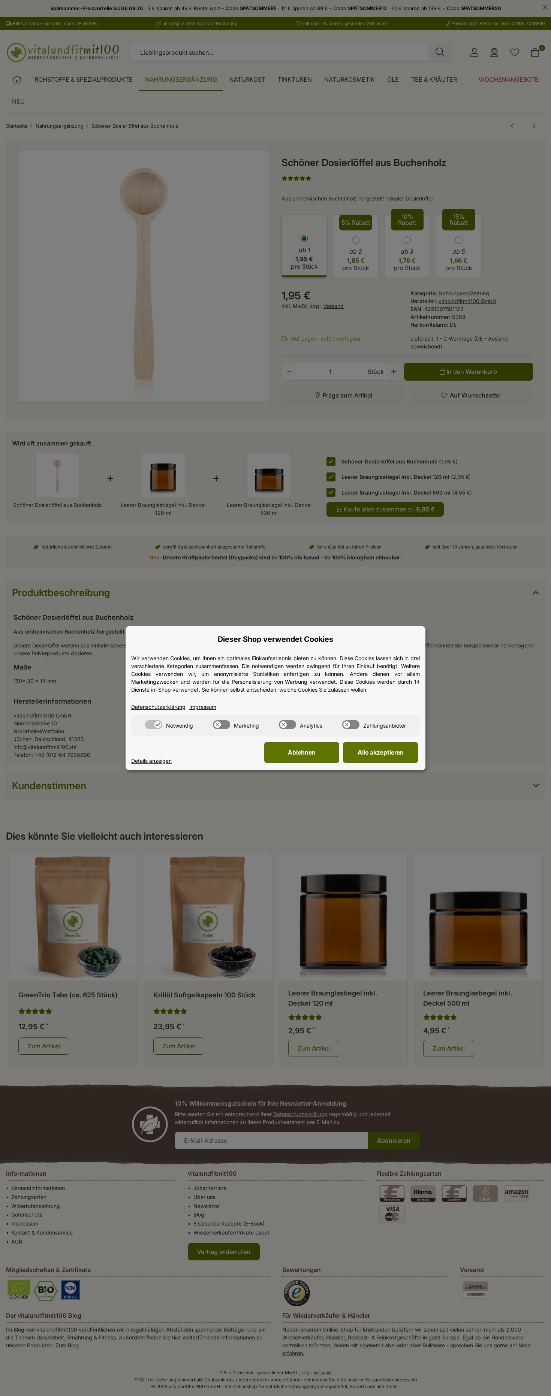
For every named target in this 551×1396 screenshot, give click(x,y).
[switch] (153, 724)
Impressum (202, 707)
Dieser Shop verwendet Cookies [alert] (275, 639)
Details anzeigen (151, 761)
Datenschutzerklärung (158, 707)
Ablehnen (302, 752)
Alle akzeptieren (381, 752)
